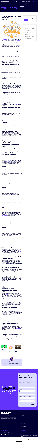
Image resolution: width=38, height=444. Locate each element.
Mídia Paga (32, 36)
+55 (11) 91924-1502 (5, 432)
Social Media (29, 38)
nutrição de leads (5, 100)
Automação (26, 28)
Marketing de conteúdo (28, 34)
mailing (4, 60)
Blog (19, 1)
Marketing (22, 415)
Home (16, 1)
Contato (35, 1)
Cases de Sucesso (32, 28)
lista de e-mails (8, 161)
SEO (25, 38)
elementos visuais (4, 215)
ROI (16, 104)
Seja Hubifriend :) (23, 423)
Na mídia (29, 1)
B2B (12, 301)
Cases (22, 420)
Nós (21, 418)
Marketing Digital (27, 36)
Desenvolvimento (27, 30)
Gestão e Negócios (27, 32)
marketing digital (17, 40)
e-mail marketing (4, 39)
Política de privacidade (24, 426)
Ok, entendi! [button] (19, 441)
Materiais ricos (24, 1)
